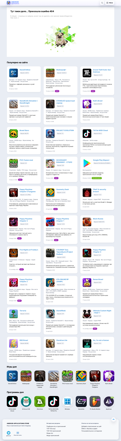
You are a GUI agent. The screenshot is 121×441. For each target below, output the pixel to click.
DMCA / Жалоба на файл (89, 428)
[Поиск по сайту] (102, 3)
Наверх (113, 419)
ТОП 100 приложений (54, 431)
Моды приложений (53, 435)
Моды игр (50, 433)
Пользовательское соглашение (92, 431)
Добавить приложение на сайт (91, 426)
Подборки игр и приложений (56, 426)
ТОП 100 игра (51, 428)
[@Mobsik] (8, 433)
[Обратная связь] (17, 433)
